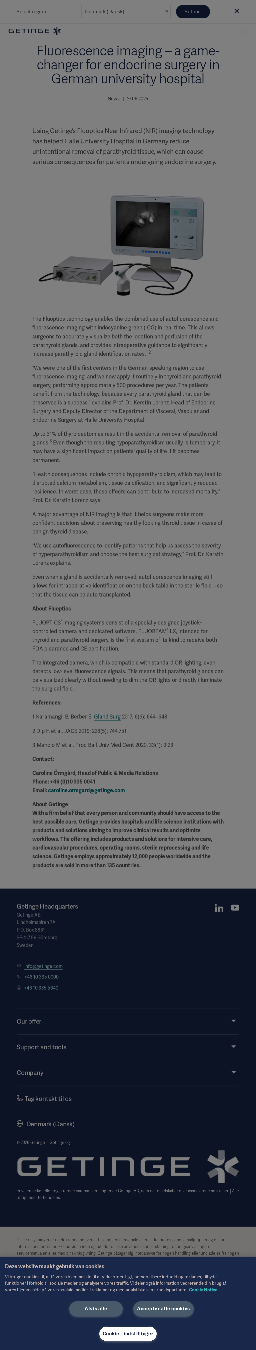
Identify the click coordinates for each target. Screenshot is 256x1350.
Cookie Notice (203, 1290)
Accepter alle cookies (163, 1309)
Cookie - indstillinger (128, 1334)
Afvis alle (96, 1309)
